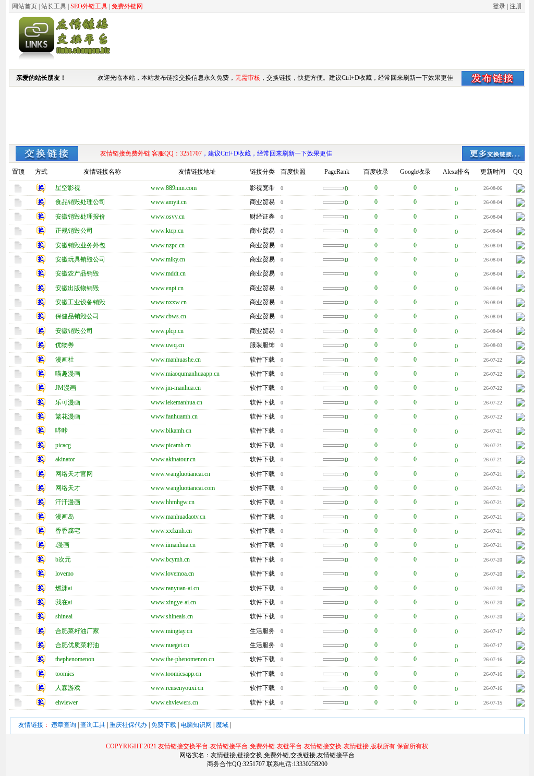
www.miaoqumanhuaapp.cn (185, 373)
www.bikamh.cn (171, 430)
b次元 (63, 559)
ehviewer (66, 702)
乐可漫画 (67, 402)
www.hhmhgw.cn (173, 502)
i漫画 (62, 544)
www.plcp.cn (167, 331)
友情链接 (30, 725)
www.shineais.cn (172, 616)
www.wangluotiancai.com (183, 488)
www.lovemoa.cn (172, 573)
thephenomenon (74, 659)
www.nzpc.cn (168, 245)
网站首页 (24, 6)
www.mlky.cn (168, 259)
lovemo (64, 573)
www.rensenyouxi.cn (177, 687)
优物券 (64, 345)
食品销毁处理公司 (80, 202)
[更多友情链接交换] (47, 158)
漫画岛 (64, 516)
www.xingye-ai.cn (173, 602)
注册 (515, 6)
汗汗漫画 (67, 502)
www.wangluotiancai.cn (180, 473)
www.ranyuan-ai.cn (175, 588)
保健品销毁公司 (77, 316)
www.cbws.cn (168, 316)
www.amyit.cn (169, 202)
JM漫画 (65, 387)
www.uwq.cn (167, 345)
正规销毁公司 (74, 230)
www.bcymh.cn (170, 559)
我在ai (63, 602)
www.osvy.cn (168, 216)
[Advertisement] (335, 40)
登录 (499, 6)
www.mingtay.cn (171, 631)
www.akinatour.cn (173, 459)
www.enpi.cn (167, 288)
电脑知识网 (196, 725)
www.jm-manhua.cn (176, 387)
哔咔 (61, 430)
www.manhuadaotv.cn (178, 516)
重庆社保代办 (128, 725)
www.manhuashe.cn (176, 359)
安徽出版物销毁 (77, 288)
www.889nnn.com (174, 188)
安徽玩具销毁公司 (80, 259)
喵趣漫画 (67, 373)
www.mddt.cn (168, 273)
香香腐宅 (67, 530)
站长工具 (53, 6)
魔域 (222, 725)
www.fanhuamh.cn (174, 416)
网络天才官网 (74, 473)
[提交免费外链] (492, 77)
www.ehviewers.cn (174, 702)
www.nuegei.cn (170, 645)
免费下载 (163, 725)
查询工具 (92, 725)
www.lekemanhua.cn (176, 402)
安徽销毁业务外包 (80, 245)
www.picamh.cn (171, 445)
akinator (65, 459)
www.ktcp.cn (167, 230)
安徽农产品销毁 (77, 273)
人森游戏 (67, 687)
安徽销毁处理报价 (80, 216)
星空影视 (67, 188)
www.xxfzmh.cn (171, 530)
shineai (63, 616)
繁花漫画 (67, 416)
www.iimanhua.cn (173, 544)
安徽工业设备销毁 (80, 302)
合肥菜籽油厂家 (77, 631)
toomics (65, 673)
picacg (63, 445)
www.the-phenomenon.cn (182, 659)
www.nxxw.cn (169, 302)
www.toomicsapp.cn (176, 673)
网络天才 (67, 488)
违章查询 (63, 725)
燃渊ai (63, 588)
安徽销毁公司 (74, 331)
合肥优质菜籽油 (77, 645)
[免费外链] (62, 60)
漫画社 (64, 359)
